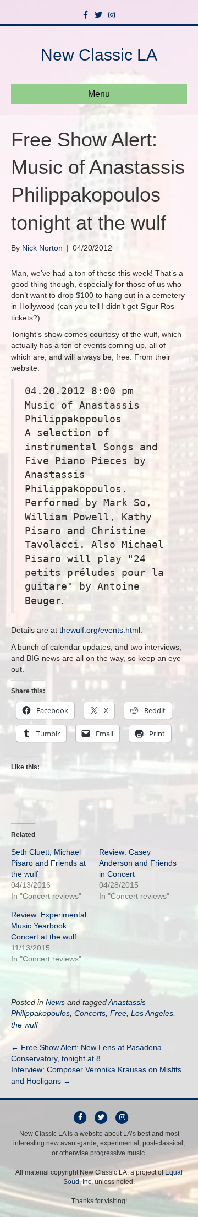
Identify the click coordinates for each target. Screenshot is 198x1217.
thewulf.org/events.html (99, 630)
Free (118, 1013)
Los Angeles (152, 1013)
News (55, 1002)
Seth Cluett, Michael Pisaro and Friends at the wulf (48, 862)
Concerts (90, 1013)
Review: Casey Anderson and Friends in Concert (138, 862)
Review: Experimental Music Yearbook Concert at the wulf (48, 925)
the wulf (24, 1024)
